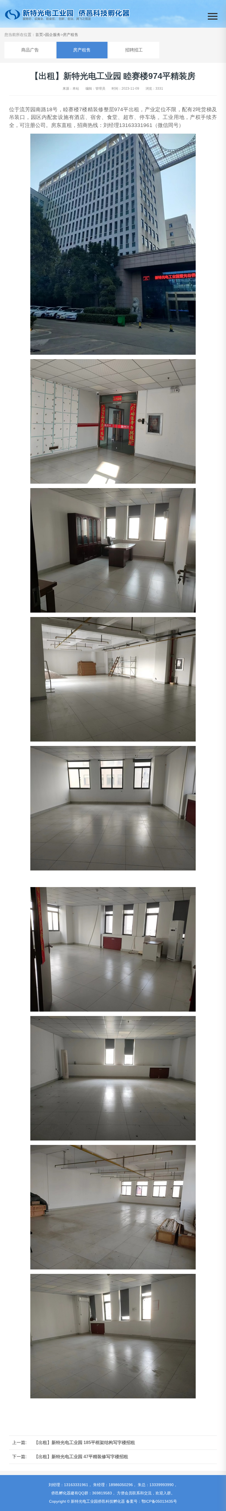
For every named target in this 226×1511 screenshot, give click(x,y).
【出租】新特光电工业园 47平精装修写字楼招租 (81, 1456)
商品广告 (30, 50)
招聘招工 (134, 50)
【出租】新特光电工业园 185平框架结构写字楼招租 (84, 1442)
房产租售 (70, 34)
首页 (39, 34)
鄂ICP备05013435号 (159, 1501)
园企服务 (53, 34)
